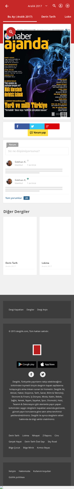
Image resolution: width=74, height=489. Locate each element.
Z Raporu (47, 435)
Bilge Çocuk (14, 447)
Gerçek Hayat (15, 441)
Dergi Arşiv (42, 309)
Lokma (25, 435)
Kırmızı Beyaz (43, 447)
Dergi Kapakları (16, 309)
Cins (57, 435)
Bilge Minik (28, 447)
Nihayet (36, 435)
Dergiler (30, 309)
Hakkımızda (24, 471)
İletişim (12, 471)
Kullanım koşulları (42, 471)
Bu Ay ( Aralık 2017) (20, 16)
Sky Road (52, 441)
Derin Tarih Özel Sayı (35, 441)
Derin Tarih (48, 16)
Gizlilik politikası (17, 477)
